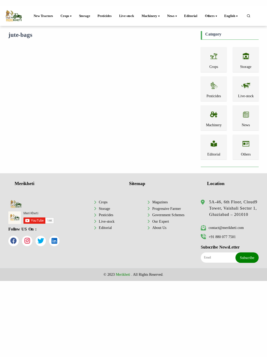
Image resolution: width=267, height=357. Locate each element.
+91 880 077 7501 (222, 237)
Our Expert (160, 221)
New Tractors (43, 16)
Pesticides (104, 16)
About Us (159, 228)
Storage (84, 16)
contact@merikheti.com (226, 228)
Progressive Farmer (166, 208)
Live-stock (126, 16)
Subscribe (247, 258)
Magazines (160, 202)
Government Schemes (168, 215)
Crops (103, 202)
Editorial (190, 16)
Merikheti (123, 274)
